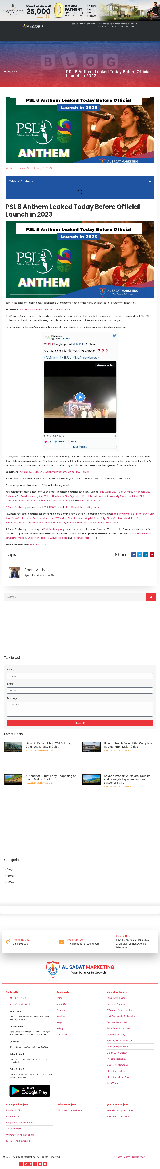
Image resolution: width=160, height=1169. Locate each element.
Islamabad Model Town (79, 522)
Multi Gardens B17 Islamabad (56, 500)
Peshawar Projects (83, 537)
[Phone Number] (8, 941)
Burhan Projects (58, 537)
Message (12, 698)
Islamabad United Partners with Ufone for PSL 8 (45, 309)
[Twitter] (26, 1164)
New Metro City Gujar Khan (66, 496)
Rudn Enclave (125, 491)
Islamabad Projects (140, 533)
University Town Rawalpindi (123, 496)
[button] (124, 35)
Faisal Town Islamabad (31, 522)
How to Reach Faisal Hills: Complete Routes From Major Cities (128, 745)
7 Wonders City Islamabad (69, 518)
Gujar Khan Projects (38, 537)
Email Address (74, 939)
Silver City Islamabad (118, 518)
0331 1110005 (50, 507)
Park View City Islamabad (26, 500)
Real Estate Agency (53, 529)
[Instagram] (35, 1164)
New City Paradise (22, 518)
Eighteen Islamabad (43, 518)
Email (10, 684)
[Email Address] (61, 941)
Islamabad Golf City (55, 522)
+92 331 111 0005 (38, 544)
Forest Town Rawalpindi (95, 496)
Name (10, 669)
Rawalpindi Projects (16, 537)
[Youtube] (30, 1164)
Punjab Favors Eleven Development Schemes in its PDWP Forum (54, 472)
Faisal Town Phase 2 (123, 513)
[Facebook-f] (21, 1164)
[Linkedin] (40, 1164)
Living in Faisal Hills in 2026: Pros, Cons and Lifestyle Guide (48, 745)
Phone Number (21, 939)
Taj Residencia (25, 496)
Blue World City (108, 491)
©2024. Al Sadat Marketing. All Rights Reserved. (31, 1156)
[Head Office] (111, 941)
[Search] (151, 597)
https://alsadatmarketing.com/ (82, 507)
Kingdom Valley (42, 496)
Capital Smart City (95, 518)
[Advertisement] (80, 631)
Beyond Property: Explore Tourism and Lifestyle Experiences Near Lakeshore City (127, 779)
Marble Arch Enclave (109, 522)
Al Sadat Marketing (16, 507)
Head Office (123, 936)
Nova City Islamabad (88, 500)
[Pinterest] (45, 1164)
